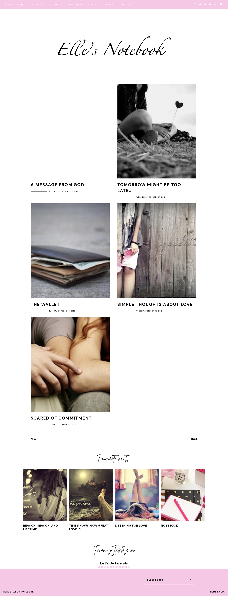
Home (8, 4)
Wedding (55, 4)
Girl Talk (74, 4)
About (21, 4)
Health (92, 4)
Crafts (109, 4)
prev (33, 439)
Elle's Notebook (23, 591)
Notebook (37, 4)
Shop (125, 4)
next (194, 439)
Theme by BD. (216, 591)
